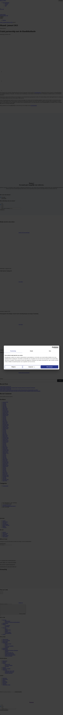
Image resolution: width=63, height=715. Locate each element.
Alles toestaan (49, 366)
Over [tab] (50, 351)
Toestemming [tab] (13, 351)
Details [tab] (31, 351)
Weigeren (14, 366)
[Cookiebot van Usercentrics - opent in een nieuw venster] (52, 347)
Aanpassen (30, 366)
